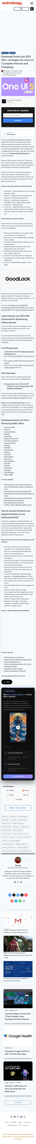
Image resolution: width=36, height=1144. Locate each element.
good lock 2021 (25, 827)
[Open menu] (32, 3)
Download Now (19, 776)
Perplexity (19, 799)
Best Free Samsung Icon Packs (14, 503)
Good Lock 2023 (17, 830)
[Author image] (2, 71)
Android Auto (13, 1010)
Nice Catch (7, 436)
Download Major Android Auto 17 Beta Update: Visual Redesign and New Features (18, 1016)
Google (18, 1082)
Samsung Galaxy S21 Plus (9, 847)
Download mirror (10, 354)
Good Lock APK (6, 833)
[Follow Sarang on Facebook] (14, 882)
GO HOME (18, 1102)
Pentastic (7, 466)
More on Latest (18, 808)
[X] (18, 1116)
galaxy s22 (16, 827)
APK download (23, 816)
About (20, 1122)
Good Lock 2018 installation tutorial (12, 398)
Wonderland (8, 468)
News (6, 1010)
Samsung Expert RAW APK (19, 305)
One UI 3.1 (5, 837)
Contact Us (27, 1122)
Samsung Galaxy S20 (8, 844)
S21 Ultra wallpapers (14, 840)
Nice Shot (7, 463)
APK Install (5, 820)
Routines (7, 452)
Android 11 (5, 816)
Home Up (7, 429)
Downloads (5, 53)
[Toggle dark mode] (32, 9)
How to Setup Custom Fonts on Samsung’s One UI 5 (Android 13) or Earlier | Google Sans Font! (18, 487)
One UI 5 (20, 837)
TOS (20, 1125)
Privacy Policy (12, 1125)
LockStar (7, 445)
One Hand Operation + (11, 441)
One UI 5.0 (28, 837)
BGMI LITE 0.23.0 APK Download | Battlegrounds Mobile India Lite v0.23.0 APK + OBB (18, 955)
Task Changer (8, 450)
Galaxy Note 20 (6, 823)
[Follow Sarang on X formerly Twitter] (18, 882)
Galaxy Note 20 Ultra (18, 823)
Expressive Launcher (15, 100)
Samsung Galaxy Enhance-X (25, 310)
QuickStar (7, 447)
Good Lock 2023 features (19, 153)
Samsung (12, 53)
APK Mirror (18, 388)
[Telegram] (21, 1116)
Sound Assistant (9, 461)
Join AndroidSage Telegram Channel (13, 676)
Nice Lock (13, 532)
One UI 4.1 (13, 837)
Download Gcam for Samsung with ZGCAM (18, 498)
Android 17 (12, 1082)
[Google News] (11, 1116)
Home (7, 1122)
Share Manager (9, 472)
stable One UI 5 (8, 151)
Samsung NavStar (9, 443)
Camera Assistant (10, 432)
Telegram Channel (27, 352)
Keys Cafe (7, 470)
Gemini (11, 795)
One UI (26, 833)
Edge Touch (8, 459)
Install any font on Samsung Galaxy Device (18, 505)
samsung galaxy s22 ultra (24, 851)
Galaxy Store (24, 386)
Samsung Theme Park (11, 438)
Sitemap (25, 1125)
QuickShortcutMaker (19, 576)
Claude (27, 790)
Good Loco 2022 (17, 833)
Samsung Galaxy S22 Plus (9, 851)
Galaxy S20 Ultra (6, 827)
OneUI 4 (4, 840)
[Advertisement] (18, 30)
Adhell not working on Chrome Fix (15, 671)
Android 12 (13, 816)
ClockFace (7, 454)
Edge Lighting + (9, 457)
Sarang (8, 71)
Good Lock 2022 (9, 427)
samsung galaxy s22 (23, 847)
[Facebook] (14, 1116)
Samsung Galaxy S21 (21, 844)
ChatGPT (11, 790)
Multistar (7, 434)
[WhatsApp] (24, 1116)
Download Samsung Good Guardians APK (17, 491)
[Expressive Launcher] (4, 101)
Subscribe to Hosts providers (13, 669)
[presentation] (18, 998)
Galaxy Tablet (8, 475)
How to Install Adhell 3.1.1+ (12, 662)
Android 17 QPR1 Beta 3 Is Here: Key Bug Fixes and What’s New (16, 1089)
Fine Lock (24, 412)
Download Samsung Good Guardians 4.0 (14, 308)
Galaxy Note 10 (23, 820)
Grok (27, 795)
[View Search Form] (21, 9)
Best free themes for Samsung (14, 500)
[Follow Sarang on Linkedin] (21, 882)
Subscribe (18, 120)
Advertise (13, 1122)
